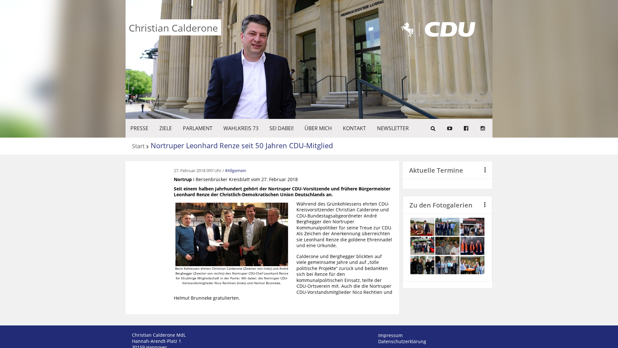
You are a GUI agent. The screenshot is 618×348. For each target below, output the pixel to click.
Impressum (390, 335)
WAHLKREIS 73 (240, 128)
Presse (139, 128)
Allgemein (237, 170)
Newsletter (393, 128)
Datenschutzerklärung (402, 341)
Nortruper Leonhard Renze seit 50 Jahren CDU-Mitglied (242, 145)
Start (138, 146)
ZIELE (165, 128)
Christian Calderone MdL (159, 335)
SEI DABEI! (281, 128)
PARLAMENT (197, 128)
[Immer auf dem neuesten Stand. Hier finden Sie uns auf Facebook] (466, 128)
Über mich (318, 128)
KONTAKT (354, 128)
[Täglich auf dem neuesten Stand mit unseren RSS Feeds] (483, 128)
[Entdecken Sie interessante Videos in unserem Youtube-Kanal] (449, 128)
